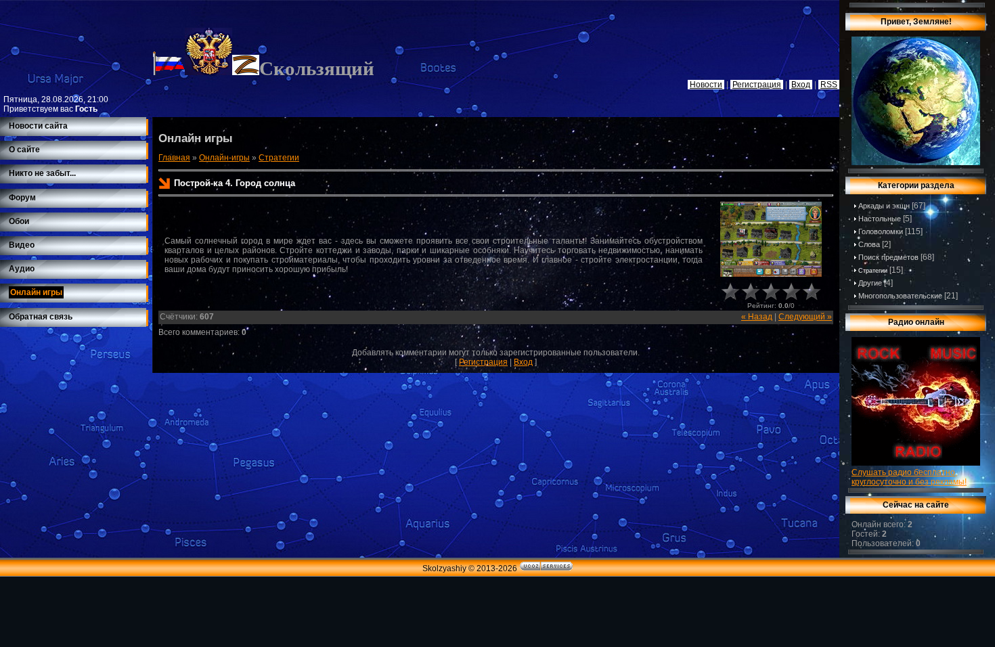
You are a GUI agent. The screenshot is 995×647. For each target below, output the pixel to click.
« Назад (756, 316)
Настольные (879, 219)
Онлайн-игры (224, 157)
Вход (523, 362)
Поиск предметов (888, 257)
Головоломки (880, 231)
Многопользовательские (900, 296)
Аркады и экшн (884, 206)
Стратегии (279, 157)
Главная (174, 157)
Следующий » (805, 316)
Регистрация (483, 362)
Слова (869, 244)
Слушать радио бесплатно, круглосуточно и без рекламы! (909, 477)
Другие (870, 283)
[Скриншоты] (771, 239)
